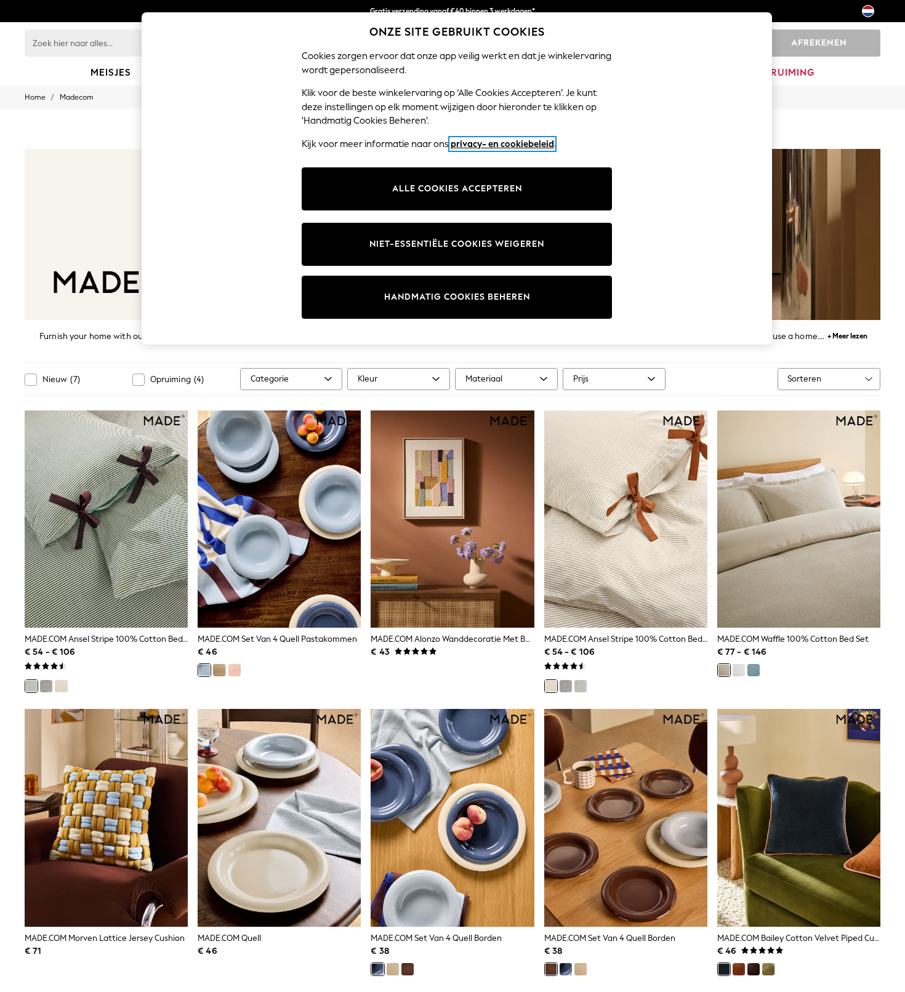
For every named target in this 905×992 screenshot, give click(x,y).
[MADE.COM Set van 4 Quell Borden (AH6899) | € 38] (452, 818)
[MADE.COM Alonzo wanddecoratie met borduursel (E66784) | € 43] (452, 519)
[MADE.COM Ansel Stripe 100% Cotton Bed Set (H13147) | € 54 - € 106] (106, 519)
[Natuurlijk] (61, 686)
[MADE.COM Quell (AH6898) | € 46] (279, 818)
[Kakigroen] (768, 969)
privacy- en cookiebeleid (502, 144)
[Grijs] (46, 686)
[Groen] (31, 686)
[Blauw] (204, 670)
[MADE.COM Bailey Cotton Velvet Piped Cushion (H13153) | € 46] (798, 818)
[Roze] (234, 670)
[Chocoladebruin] (753, 969)
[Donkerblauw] (724, 969)
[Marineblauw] (753, 670)
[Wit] (739, 670)
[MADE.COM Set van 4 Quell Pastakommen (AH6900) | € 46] (279, 519)
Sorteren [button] (804, 379)
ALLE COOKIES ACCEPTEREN (457, 188)
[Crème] (219, 670)
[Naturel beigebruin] (724, 670)
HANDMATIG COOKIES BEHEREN (457, 297)
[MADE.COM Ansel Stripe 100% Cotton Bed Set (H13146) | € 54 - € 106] (625, 519)
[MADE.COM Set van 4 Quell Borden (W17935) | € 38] (625, 818)
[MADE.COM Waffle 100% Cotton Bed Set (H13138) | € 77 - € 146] (798, 519)
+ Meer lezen (847, 334)
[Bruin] (407, 969)
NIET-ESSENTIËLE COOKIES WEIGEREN (456, 244)
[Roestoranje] (739, 969)
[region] (457, 178)
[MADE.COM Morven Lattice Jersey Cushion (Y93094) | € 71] (106, 818)
